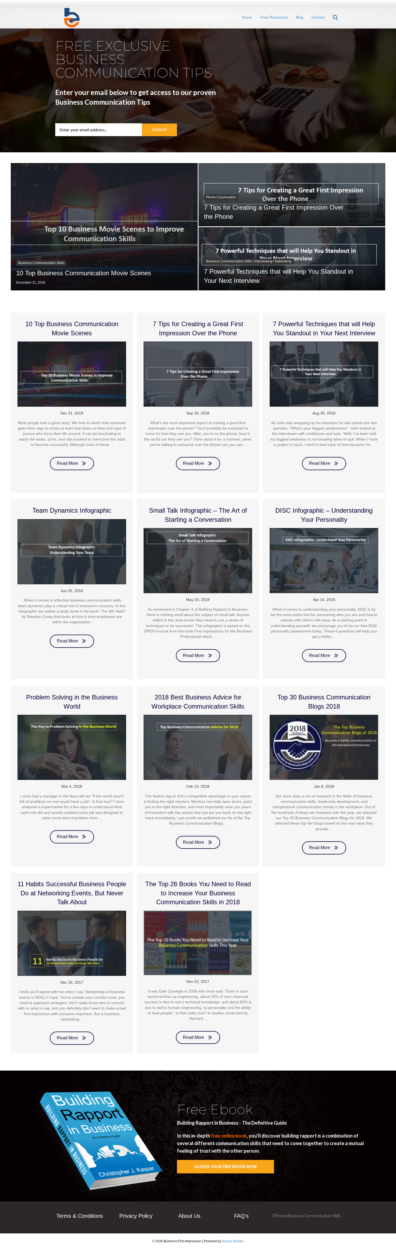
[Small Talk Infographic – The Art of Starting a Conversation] (198, 560)
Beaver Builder (233, 1241)
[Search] (332, 17)
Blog (299, 17)
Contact (318, 17)
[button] (159, 130)
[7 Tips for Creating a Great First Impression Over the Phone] (198, 374)
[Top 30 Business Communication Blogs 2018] (324, 747)
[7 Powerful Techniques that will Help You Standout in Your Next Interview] (324, 374)
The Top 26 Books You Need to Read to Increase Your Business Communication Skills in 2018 (198, 893)
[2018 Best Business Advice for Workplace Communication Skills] (198, 747)
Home (247, 17)
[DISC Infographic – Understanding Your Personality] (324, 560)
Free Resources (274, 17)
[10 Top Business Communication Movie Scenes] (72, 374)
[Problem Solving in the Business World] (72, 747)
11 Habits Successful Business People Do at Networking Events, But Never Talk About (72, 893)
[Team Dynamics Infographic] (72, 551)
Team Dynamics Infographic (71, 510)
